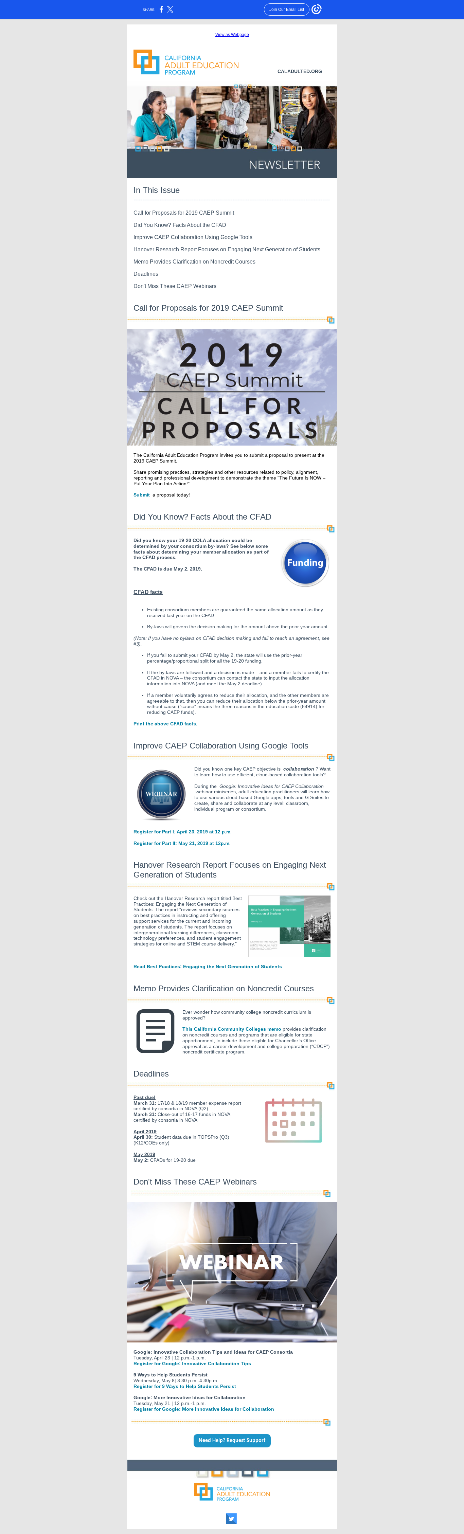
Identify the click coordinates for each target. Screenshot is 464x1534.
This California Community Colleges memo (231, 1029)
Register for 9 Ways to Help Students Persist (184, 1386)
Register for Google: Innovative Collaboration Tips (192, 1363)
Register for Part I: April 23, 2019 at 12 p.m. (182, 831)
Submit (141, 495)
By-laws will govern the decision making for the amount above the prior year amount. (238, 626)
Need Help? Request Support (232, 1440)
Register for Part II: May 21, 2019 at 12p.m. (182, 843)
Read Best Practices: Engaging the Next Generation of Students (207, 966)
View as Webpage (232, 34)
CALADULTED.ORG (300, 71)
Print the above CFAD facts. (165, 723)
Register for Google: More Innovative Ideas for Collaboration (203, 1409)
